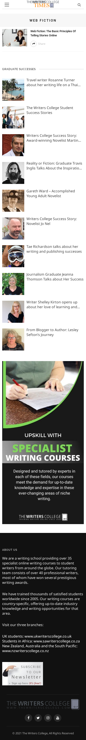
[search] (79, 4)
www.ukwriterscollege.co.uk (48, 636)
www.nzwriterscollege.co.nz (25, 650)
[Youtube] (57, 718)
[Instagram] (48, 718)
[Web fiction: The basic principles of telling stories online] (14, 37)
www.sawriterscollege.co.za (57, 641)
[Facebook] (28, 718)
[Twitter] (38, 718)
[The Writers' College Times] (43, 704)
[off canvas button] (7, 4)
